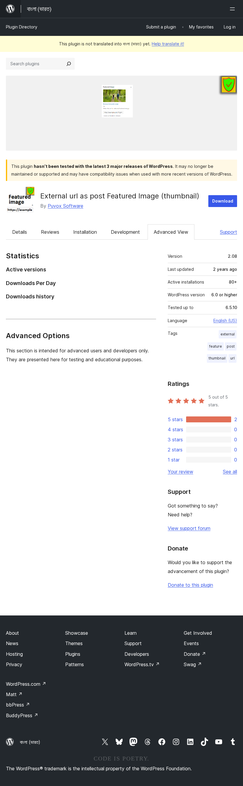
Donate (195, 654)
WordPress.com (26, 684)
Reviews (50, 232)
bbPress (18, 705)
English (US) (225, 320)
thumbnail (217, 358)
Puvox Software (65, 206)
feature (215, 346)
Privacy (14, 664)
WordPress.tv (142, 664)
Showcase (76, 633)
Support (228, 232)
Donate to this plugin (190, 585)
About (12, 633)
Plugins (72, 654)
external (227, 334)
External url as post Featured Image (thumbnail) (119, 196)
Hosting (14, 654)
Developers (136, 654)
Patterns (74, 664)
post (231, 346)
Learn (130, 633)
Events (191, 643)
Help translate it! (168, 43)
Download (222, 200)
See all (230, 472)
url (232, 358)
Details (19, 232)
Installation (85, 232)
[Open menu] (233, 9)
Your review (180, 472)
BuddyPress (22, 715)
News (12, 643)
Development (125, 232)
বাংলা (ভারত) (30, 742)
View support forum (189, 528)
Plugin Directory (21, 26)
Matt (14, 694)
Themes (74, 643)
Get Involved (198, 633)
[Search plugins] (69, 64)
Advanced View (171, 232)
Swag (193, 664)
